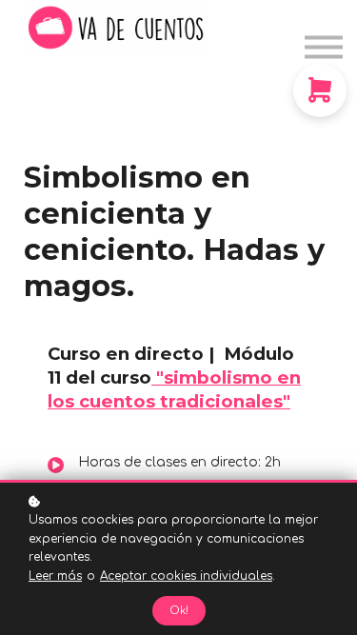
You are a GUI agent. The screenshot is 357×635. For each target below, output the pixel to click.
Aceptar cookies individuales (186, 576)
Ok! (178, 611)
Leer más (55, 576)
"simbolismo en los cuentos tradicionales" (174, 389)
